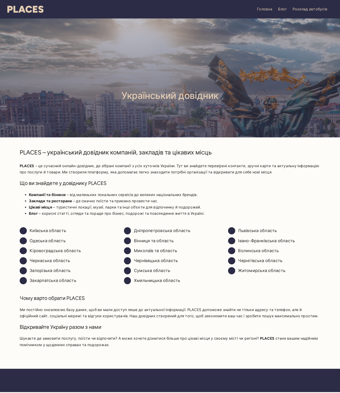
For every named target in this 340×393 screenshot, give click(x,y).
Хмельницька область (157, 280)
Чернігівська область (260, 260)
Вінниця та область (154, 240)
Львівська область (257, 230)
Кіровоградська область (55, 250)
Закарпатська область (53, 280)
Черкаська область (50, 260)
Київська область (48, 230)
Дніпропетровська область (162, 230)
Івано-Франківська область (266, 240)
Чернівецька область (156, 260)
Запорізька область (50, 270)
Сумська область (152, 270)
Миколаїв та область (155, 250)
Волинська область (258, 250)
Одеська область (48, 240)
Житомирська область (261, 270)
